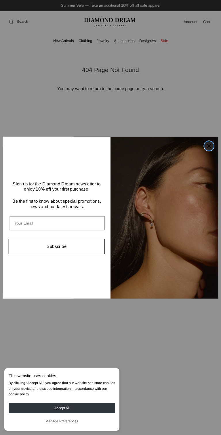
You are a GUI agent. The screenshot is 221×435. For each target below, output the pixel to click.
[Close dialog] (209, 146)
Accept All (62, 408)
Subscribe (56, 246)
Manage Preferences (61, 421)
